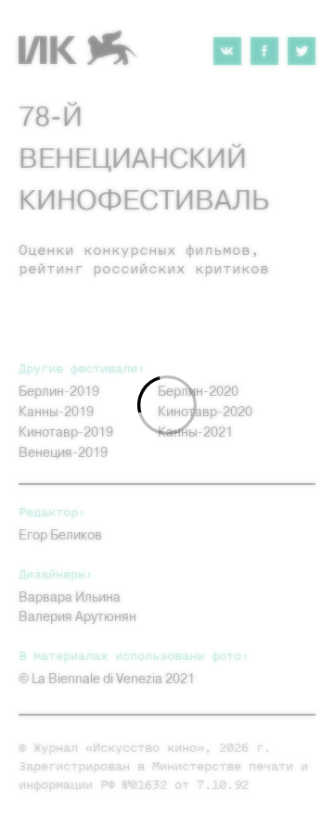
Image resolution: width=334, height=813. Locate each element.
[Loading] (167, 406)
